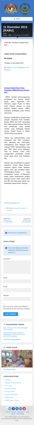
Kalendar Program (20, 208)
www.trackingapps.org (11, 203)
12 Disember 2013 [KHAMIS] (7, 221)
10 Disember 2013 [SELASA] (26, 221)
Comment (7, 259)
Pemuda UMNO (10, 391)
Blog (10, 35)
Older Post (27, 219)
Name (5, 278)
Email (5, 286)
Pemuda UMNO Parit (11, 394)
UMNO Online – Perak (11, 400)
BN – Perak (8, 385)
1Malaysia (8, 380)
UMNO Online (9, 397)
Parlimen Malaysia (10, 388)
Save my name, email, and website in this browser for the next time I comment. (16, 308)
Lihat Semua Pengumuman (12, 339)
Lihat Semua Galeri (9, 369)
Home (5, 35)
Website (6, 295)
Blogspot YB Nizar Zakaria (13, 382)
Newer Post (7, 219)
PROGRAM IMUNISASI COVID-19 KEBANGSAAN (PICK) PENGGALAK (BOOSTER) (14, 334)
